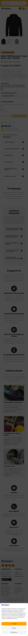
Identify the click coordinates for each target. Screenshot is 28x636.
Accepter (14, 623)
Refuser (14, 628)
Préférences (14, 632)
